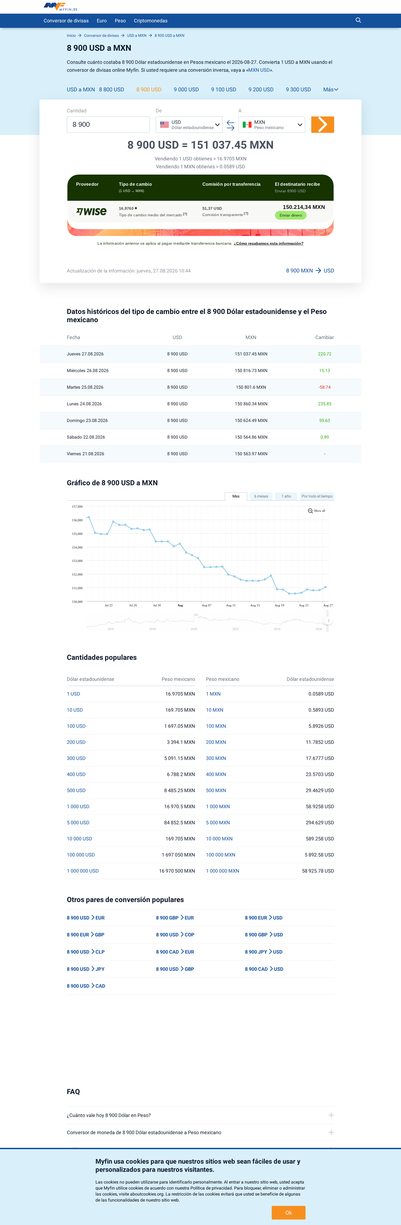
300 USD (76, 758)
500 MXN (216, 790)
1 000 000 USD (83, 870)
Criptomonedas (150, 20)
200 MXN (216, 742)
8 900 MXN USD (310, 270)
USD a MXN (81, 89)
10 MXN (214, 710)
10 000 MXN (219, 838)
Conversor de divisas (66, 20)
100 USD (76, 726)
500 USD (76, 790)
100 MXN (216, 726)
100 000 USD (81, 854)
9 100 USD (223, 89)
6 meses (261, 496)
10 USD (75, 710)
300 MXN (216, 758)
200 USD (76, 742)
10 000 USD (79, 838)
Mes (236, 496)
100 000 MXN (220, 854)
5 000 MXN (218, 822)
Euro (102, 20)
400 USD (76, 774)
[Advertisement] (200, 1041)
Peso (120, 20)
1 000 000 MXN (222, 870)
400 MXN (216, 774)
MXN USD (259, 70)
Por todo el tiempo (317, 496)
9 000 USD (186, 89)
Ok (288, 1212)
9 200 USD (261, 89)
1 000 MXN (218, 806)
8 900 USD (148, 89)
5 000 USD (78, 822)
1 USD (73, 693)
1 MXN (213, 693)
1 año (286, 496)
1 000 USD (78, 806)
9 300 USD (298, 89)
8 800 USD (111, 89)
